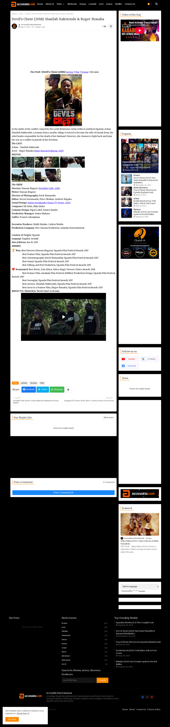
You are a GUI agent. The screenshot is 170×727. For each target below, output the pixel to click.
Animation (84, 660)
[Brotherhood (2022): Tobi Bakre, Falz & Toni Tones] (126, 202)
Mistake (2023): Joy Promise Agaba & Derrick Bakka (136, 662)
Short (84, 652)
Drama (83, 4)
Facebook (30, 389)
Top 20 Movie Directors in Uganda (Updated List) (138, 642)
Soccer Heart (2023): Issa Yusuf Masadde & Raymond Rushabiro (135, 632)
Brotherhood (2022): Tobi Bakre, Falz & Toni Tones (136, 651)
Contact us (141, 709)
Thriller (118, 4)
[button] (150, 4)
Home (40, 4)
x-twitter (152, 359)
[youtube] (152, 697)
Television (84, 635)
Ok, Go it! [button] (12, 719)
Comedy (92, 4)
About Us (50, 4)
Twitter (44, 389)
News (59, 4)
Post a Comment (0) (63, 492)
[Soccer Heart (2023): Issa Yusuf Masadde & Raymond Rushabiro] (126, 179)
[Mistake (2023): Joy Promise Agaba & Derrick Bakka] (126, 213)
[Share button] (68, 390)
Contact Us (130, 4)
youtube (131, 359)
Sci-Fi (84, 664)
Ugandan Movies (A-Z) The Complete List (135, 622)
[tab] (40, 4)
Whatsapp (58, 389)
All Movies (72, 4)
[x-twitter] (147, 697)
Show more (109, 417)
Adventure (84, 656)
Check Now (21, 713)
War (21, 14)
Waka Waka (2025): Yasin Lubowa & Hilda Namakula (139, 542)
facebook (132, 366)
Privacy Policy (153, 709)
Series (84, 639)
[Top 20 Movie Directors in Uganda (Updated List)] (126, 191)
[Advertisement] (63, 51)
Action (109, 4)
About (132, 709)
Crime (84, 648)
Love (101, 4)
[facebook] (142, 697)
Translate (141, 591)
